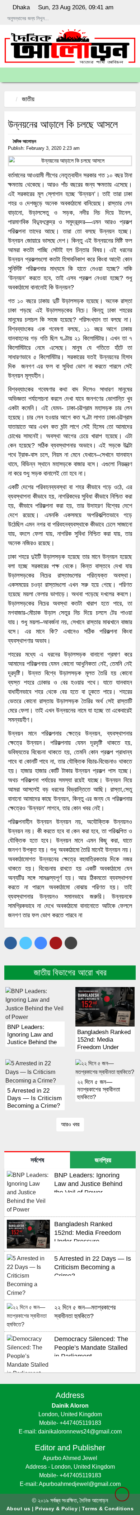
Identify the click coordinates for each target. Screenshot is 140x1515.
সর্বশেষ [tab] (37, 1160)
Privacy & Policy (56, 1508)
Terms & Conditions (108, 1508)
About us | (21, 1508)
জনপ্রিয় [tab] (103, 1160)
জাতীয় (28, 99)
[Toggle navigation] (9, 74)
